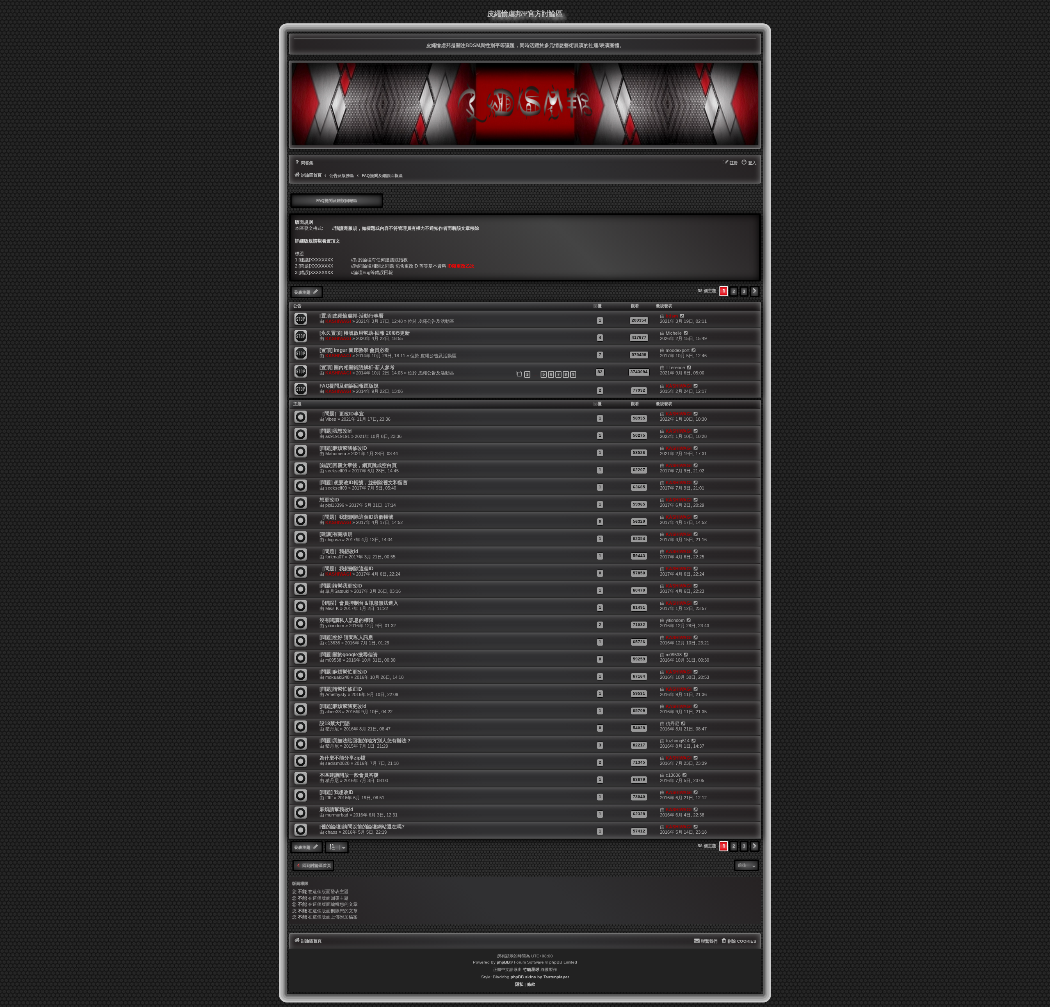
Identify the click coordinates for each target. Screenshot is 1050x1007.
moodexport (677, 350)
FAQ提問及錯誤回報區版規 (349, 386)
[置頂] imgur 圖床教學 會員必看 (354, 350)
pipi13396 (334, 505)
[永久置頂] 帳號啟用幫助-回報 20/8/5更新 (365, 333)
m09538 (333, 660)
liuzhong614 (677, 740)
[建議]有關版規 (336, 534)
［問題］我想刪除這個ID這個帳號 (356, 517)
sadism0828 (337, 763)
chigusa (333, 539)
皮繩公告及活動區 (436, 321)
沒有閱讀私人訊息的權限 (347, 620)
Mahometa (335, 453)
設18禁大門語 (335, 723)
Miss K (332, 608)
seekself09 (336, 470)
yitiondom (334, 625)
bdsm (672, 315)
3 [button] (744, 291)
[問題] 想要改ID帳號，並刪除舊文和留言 (364, 482)
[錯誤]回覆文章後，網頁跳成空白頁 (358, 465)
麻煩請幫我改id (336, 809)
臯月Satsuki (337, 591)
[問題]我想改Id (336, 431)
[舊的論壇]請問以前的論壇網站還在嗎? (362, 827)
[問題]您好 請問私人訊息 (346, 637)
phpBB (503, 962)
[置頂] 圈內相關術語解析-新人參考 (357, 367)
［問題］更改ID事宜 (342, 414)
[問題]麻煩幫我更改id (343, 706)
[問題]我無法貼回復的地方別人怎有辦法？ (365, 741)
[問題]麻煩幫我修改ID (343, 448)
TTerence (675, 367)
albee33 (333, 711)
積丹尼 (332, 728)
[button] (755, 291)
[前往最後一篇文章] (682, 316)
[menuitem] (303, 163)
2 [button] (734, 291)
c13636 (332, 642)
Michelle (674, 333)
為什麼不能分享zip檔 (342, 758)
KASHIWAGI (338, 321)
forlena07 (334, 556)
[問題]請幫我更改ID (341, 586)
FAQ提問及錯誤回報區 (336, 200)
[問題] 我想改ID (337, 792)
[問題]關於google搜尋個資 (349, 655)
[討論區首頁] (525, 104)
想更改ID (329, 500)
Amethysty (336, 694)
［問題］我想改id (339, 551)
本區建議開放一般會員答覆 (349, 775)
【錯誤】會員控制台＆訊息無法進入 (359, 603)
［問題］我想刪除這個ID (347, 569)
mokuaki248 (337, 677)
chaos (331, 832)
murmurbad (336, 814)
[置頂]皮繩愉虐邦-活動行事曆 (351, 316)
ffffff (329, 797)
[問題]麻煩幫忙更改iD (343, 672)
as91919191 (337, 436)
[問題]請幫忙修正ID (341, 689)
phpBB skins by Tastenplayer (540, 977)
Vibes (330, 419)
